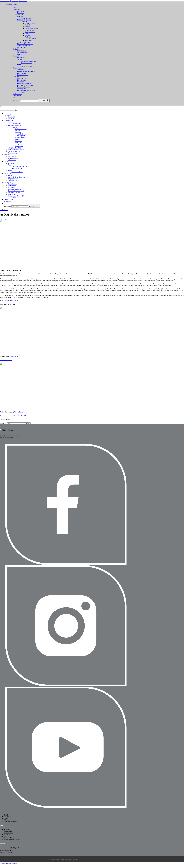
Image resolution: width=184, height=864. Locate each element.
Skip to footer (23, 1)
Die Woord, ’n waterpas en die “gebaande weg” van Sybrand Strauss (16, 415)
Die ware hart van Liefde (6, 360)
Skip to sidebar (13, 1)
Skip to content (4, 1)
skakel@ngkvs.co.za (6, 850)
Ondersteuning (13, 300)
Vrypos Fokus (14, 356)
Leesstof (6, 300)
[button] (14, 98)
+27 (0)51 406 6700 (6, 852)
